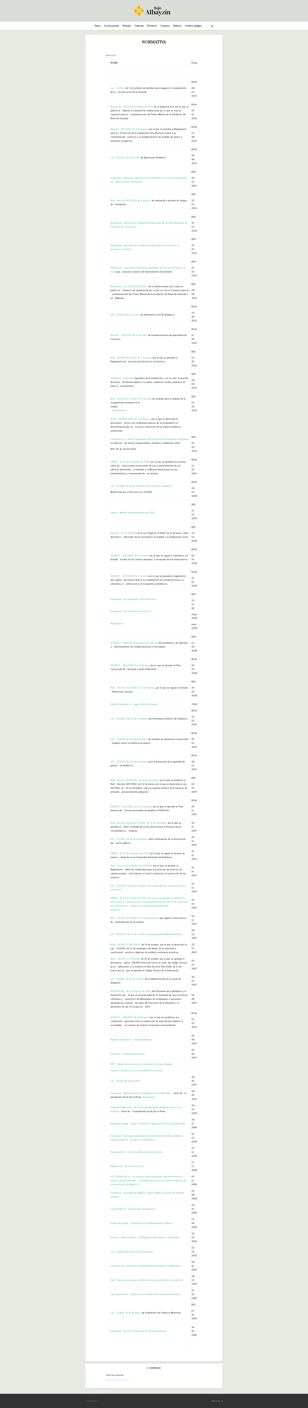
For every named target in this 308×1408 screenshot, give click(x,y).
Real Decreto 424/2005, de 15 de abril (131, 865)
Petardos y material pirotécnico (127, 1053)
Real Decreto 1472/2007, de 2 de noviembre (134, 918)
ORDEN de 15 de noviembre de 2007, (130, 853)
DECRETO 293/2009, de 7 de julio (129, 576)
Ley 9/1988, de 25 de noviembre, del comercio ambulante (141, 486)
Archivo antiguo (193, 26)
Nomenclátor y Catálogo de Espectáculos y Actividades (150, 1237)
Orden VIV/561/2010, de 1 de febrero (130, 419)
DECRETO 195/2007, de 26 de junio (130, 1017)
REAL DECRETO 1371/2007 (125, 958)
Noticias (127, 26)
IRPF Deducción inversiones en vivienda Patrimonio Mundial (141, 1064)
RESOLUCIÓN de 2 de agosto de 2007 (131, 991)
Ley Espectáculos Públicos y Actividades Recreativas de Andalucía (145, 1294)
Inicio (98, 26)
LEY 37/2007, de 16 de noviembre (129, 839)
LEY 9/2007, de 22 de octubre (127, 979)
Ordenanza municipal (122, 378)
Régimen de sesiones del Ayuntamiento (131, 1039)
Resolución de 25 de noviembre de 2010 (132, 106)
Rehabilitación (119, 410)
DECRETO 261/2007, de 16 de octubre (131, 806)
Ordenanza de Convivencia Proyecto (131, 611)
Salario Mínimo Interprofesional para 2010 (133, 512)
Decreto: (116, 1237)
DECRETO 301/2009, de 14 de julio (129, 555)
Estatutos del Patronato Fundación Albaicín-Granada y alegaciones (145, 1266)
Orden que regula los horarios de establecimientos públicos (142, 1223)
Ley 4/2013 (117, 88)
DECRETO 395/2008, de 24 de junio (130, 665)
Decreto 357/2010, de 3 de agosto (129, 129)
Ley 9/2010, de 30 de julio (125, 157)
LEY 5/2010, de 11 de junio (125, 314)
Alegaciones (117, 623)
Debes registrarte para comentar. (117, 1380)
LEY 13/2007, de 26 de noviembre (129, 739)
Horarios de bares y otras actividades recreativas (136, 1070)
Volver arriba (216, 1401)
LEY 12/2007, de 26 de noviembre (129, 761)
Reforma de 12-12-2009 (124, 533)
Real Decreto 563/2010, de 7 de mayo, (131, 357)
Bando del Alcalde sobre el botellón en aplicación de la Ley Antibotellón (148, 1123)
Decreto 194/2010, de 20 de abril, (129, 335)
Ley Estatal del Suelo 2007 (125, 1081)
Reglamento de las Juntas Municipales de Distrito (137, 1152)
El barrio (152, 26)
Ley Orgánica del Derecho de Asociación (132, 1251)
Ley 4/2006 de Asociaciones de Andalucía (133, 1209)
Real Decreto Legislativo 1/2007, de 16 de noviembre (139, 823)
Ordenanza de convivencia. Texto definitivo (133, 599)
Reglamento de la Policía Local (127, 1166)
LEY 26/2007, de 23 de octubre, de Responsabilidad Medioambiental (146, 934)
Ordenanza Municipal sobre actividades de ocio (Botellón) (140, 1093)
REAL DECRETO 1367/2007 (125, 944)
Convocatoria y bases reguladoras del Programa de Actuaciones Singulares (150, 439)
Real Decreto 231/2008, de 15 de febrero (133, 687)
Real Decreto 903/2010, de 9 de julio (130, 200)
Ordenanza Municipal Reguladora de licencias (134, 642)
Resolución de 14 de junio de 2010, (129, 286)
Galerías (139, 26)
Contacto (165, 26)
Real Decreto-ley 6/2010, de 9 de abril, (131, 398)
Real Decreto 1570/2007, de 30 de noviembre (135, 780)
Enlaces (177, 26)
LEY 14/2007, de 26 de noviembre (129, 718)
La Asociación (111, 26)
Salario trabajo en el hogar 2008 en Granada (134, 704)
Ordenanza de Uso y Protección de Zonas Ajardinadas (139, 1331)
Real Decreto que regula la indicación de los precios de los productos (147, 1280)
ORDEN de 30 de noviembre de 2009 (130, 461)
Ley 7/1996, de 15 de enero (126, 1312)
